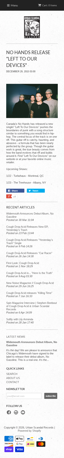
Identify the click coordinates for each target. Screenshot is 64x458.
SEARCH (11, 373)
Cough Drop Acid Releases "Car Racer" (29, 253)
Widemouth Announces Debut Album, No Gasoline (30, 215)
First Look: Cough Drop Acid (22, 263)
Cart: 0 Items (49, 5)
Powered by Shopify (29, 430)
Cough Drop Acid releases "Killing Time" (29, 292)
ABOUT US (13, 378)
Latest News (15, 336)
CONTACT (12, 382)
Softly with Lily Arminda (19, 319)
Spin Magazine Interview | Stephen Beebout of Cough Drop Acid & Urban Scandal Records (31, 306)
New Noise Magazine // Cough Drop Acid (30, 282)
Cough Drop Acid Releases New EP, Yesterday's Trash (27, 228)
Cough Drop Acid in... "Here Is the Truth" (29, 272)
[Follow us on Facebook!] (9, 413)
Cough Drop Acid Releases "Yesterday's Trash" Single (29, 241)
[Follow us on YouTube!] (23, 413)
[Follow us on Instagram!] (16, 413)
